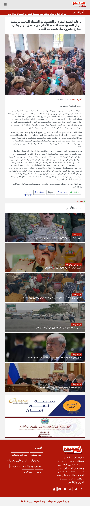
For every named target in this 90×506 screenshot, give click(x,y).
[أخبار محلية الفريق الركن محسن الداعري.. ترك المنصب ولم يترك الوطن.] (45, 227)
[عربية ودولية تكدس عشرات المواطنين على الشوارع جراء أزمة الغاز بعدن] (45, 317)
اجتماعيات (28, 471)
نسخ (51, 192)
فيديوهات (15, 466)
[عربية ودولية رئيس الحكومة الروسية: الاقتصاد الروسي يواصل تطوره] (45, 377)
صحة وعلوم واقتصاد (32, 466)
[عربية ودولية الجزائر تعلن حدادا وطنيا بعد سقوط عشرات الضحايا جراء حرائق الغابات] (45, 347)
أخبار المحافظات (75, 99)
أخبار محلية (36, 454)
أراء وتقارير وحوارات (17, 460)
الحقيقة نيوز (35, 501)
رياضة (39, 471)
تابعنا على (76, 192)
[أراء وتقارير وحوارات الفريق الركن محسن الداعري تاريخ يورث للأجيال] (45, 257)
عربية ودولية (36, 460)
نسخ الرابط (28, 193)
